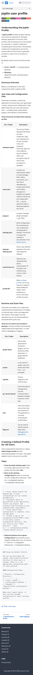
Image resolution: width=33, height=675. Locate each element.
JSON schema (21, 242)
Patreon (4, 634)
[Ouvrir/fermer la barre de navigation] (2, 2)
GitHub (3, 652)
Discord (4, 643)
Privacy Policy (6, 662)
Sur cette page (8, 8)
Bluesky (4, 631)
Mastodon (5, 646)
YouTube (4, 637)
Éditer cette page (10, 606)
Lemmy (4, 649)
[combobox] (25, 2)
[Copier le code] (29, 487)
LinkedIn (4, 640)
